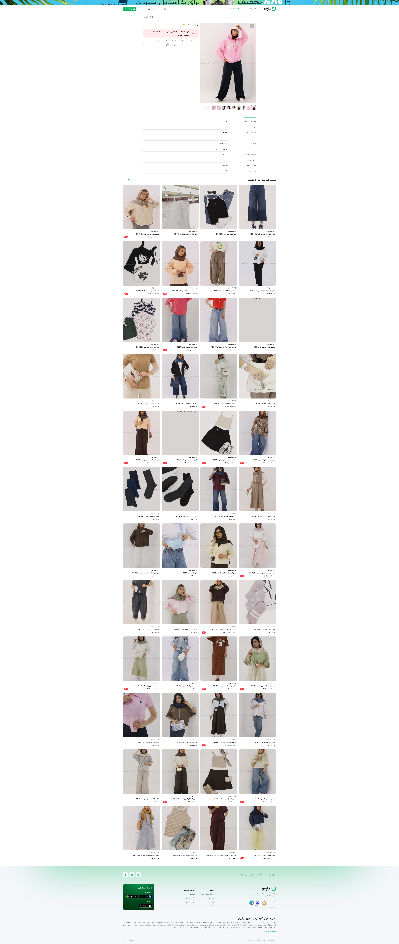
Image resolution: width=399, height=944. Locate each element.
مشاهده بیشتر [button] (271, 931)
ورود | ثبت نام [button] (128, 9)
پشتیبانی (192, 894)
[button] (153, 9)
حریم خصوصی (190, 902)
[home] (270, 9)
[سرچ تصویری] (165, 9)
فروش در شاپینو (210, 898)
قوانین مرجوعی (190, 898)
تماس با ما (211, 906)
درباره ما (212, 902)
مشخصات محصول (250, 115)
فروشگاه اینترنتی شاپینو (208, 894)
